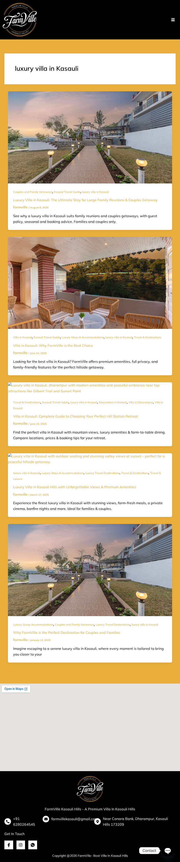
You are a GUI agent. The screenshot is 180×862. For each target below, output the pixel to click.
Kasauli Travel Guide (67, 192)
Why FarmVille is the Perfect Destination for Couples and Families (66, 632)
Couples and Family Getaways (32, 192)
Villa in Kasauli (22, 337)
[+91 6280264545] (7, 821)
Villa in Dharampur (140, 402)
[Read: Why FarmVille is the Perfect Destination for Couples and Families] (90, 569)
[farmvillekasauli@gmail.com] (46, 819)
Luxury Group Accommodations (33, 624)
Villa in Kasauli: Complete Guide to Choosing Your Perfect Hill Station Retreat (75, 416)
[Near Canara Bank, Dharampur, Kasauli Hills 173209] (97, 821)
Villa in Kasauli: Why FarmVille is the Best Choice (53, 345)
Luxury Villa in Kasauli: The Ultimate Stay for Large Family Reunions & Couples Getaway (85, 200)
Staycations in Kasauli (113, 402)
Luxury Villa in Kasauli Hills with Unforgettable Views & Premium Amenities (74, 487)
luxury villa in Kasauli (95, 192)
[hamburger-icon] (173, 19)
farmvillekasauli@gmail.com (74, 819)
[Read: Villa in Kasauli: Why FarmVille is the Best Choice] (90, 282)
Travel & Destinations (147, 337)
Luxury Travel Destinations (102, 473)
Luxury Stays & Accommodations (83, 337)
